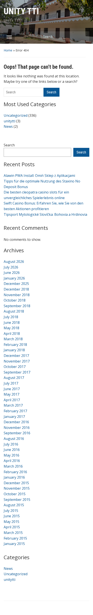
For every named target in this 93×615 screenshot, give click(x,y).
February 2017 (15, 411)
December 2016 (16, 422)
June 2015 (12, 516)
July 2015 (11, 510)
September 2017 (17, 372)
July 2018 (11, 317)
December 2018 (16, 289)
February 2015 (15, 538)
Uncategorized (15, 115)
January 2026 (14, 278)
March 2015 (13, 532)
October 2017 (15, 366)
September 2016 (17, 433)
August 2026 (14, 261)
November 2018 (17, 294)
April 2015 (12, 527)
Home (8, 50)
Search (84, 36)
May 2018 (11, 328)
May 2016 (11, 455)
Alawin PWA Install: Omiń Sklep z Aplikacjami (39, 175)
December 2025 (16, 283)
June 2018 (12, 322)
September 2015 (17, 499)
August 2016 (14, 438)
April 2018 (12, 333)
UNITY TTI (21, 11)
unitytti (9, 121)
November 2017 (17, 361)
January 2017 (14, 416)
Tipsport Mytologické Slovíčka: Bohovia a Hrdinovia (45, 214)
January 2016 (14, 477)
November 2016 (17, 427)
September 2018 (17, 306)
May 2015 (11, 521)
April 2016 (12, 460)
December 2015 (16, 483)
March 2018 (13, 339)
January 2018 (14, 350)
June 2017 (12, 389)
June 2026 (12, 272)
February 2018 (15, 344)
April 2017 (12, 400)
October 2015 (15, 494)
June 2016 (12, 449)
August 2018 (14, 311)
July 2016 (11, 444)
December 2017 (16, 355)
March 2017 (13, 405)
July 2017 (11, 383)
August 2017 (14, 377)
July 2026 (11, 267)
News (8, 126)
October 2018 (15, 300)
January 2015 (14, 543)
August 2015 (14, 505)
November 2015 (17, 488)
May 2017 (11, 394)
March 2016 (13, 466)
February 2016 (15, 472)
